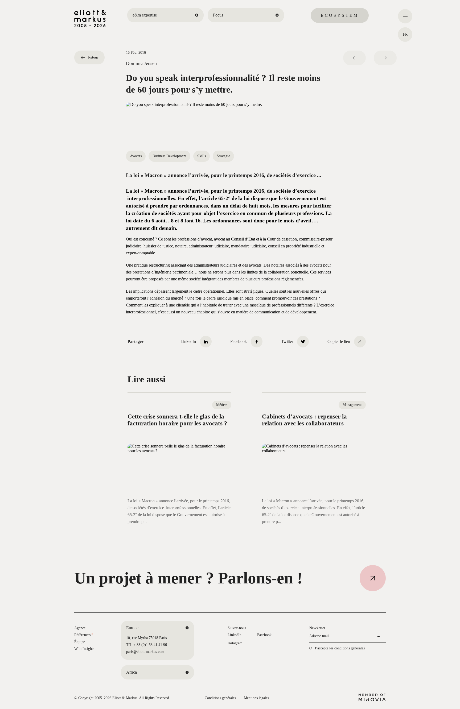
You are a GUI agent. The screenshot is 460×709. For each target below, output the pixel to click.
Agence (79, 628)
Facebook (264, 635)
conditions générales (349, 648)
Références (82, 635)
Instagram (235, 643)
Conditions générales (220, 698)
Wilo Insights (84, 649)
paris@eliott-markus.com (145, 652)
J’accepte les (340, 648)
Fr (405, 34)
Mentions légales (256, 698)
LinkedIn (234, 635)
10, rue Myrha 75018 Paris (146, 638)
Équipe (79, 642)
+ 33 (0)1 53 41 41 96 (150, 645)
